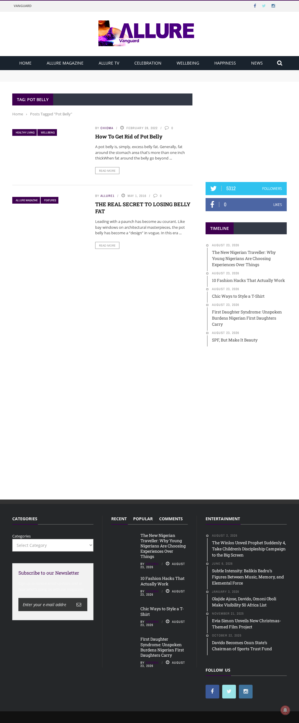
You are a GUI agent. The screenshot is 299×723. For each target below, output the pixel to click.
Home (25, 63)
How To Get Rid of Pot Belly (128, 136)
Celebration (147, 63)
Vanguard (23, 6)
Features (50, 200)
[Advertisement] (249, 130)
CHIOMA (106, 128)
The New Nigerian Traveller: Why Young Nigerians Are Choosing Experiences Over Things (94, 72)
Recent (119, 518)
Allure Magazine (65, 63)
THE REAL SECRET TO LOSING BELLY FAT (142, 207)
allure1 (107, 196)
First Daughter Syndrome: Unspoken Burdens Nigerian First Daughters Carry (162, 647)
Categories (21, 536)
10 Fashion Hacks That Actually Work (46, 78)
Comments (171, 518)
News (257, 63)
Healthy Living (25, 132)
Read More (107, 171)
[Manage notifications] (285, 710)
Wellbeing (188, 63)
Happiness (225, 63)
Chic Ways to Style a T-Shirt (162, 611)
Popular (143, 518)
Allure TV (109, 63)
